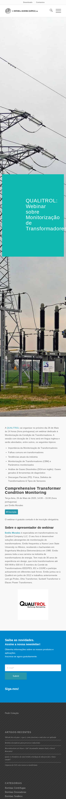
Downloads (27, 2)
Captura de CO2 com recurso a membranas (21, 765)
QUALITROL (13, 428)
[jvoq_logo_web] (22, 11)
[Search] (50, 11)
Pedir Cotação (12, 713)
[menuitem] (28, 2)
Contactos (40, 2)
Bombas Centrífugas (15, 788)
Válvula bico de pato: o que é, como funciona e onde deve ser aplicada (30, 737)
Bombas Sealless (14, 796)
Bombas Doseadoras (15, 792)
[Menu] (57, 11)
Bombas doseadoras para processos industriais (22, 742)
